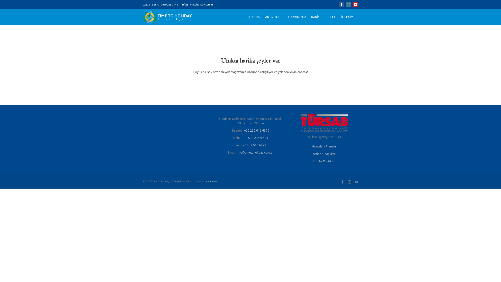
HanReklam (212, 181)
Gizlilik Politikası (324, 161)
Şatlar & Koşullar (324, 154)
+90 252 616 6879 (256, 130)
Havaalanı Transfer (324, 146)
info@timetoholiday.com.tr (197, 4)
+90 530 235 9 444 (255, 138)
